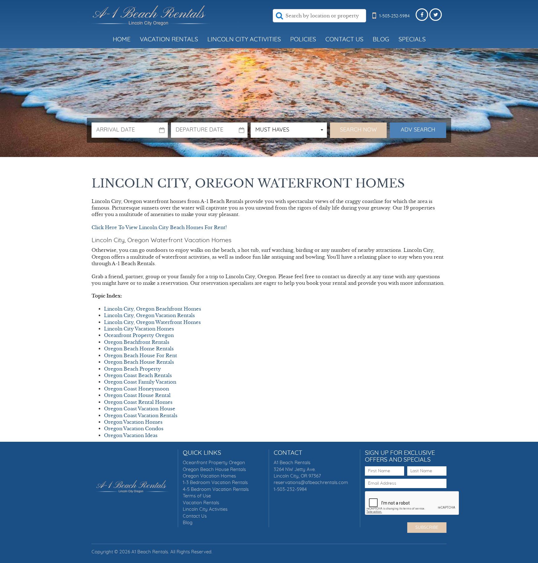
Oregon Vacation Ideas (131, 435)
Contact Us (344, 39)
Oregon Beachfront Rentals (136, 342)
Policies (303, 39)
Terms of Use (197, 496)
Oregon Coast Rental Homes (138, 402)
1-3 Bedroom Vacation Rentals (215, 482)
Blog (381, 39)
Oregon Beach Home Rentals (139, 349)
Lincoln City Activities (244, 39)
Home (121, 39)
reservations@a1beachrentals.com (311, 482)
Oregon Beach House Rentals (139, 362)
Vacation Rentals (169, 39)
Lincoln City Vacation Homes (139, 329)
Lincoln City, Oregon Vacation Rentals (149, 315)
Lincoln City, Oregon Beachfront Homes (152, 309)
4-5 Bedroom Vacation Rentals (216, 489)
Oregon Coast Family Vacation (140, 382)
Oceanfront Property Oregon (139, 335)
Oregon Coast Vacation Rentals (140, 415)
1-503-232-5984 (290, 489)
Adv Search (418, 130)
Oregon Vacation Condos (133, 428)
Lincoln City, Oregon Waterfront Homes (152, 322)
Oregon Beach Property (132, 369)
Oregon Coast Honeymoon (136, 389)
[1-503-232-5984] (374, 21)
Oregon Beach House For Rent (140, 355)
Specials (412, 39)
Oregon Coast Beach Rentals (138, 375)
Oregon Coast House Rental (137, 395)
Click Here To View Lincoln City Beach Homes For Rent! (159, 227)
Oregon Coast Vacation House (139, 409)
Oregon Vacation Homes (133, 422)
